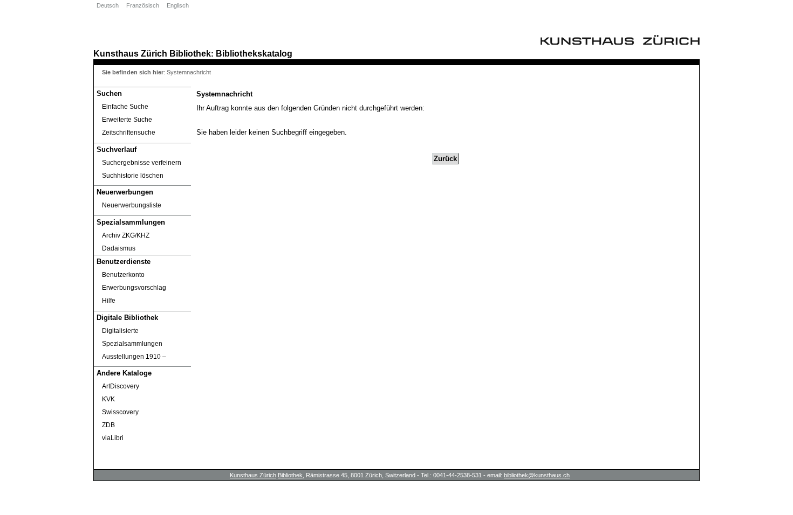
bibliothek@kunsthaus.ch (537, 475)
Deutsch (108, 5)
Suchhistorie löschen (132, 175)
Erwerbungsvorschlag (134, 287)
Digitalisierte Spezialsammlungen (132, 337)
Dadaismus (118, 248)
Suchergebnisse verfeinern (141, 162)
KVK (108, 399)
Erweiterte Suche (127, 119)
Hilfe (108, 300)
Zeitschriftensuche (128, 132)
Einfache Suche (125, 106)
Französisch (142, 5)
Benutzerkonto (123, 275)
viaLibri (113, 438)
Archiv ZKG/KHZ (125, 235)
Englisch (178, 5)
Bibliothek (190, 53)
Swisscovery (120, 412)
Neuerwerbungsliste (131, 205)
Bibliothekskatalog (254, 53)
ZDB (108, 425)
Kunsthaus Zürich (130, 53)
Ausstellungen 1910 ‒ (134, 356)
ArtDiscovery (120, 386)
